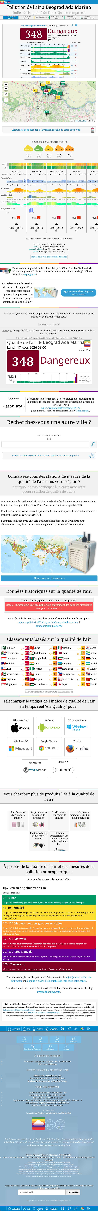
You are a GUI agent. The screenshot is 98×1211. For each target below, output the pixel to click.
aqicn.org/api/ (82, 410)
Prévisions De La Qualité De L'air (47, 1097)
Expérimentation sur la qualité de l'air (47, 1078)
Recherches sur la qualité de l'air (47, 1070)
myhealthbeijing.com (48, 991)
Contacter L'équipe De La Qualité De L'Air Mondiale (47, 1061)
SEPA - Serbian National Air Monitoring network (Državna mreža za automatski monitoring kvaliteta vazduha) (49, 1158)
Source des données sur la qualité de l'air (47, 1092)
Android (49, 720)
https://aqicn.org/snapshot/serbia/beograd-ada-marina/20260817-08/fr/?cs (49, 338)
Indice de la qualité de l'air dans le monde (19, 1010)
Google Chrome (49, 741)
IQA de (33, 25)
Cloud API (63, 761)
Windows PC (21, 741)
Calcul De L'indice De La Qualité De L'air (47, 1095)
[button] (45, 92)
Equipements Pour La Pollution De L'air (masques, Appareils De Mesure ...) (47, 1100)
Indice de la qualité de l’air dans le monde (44, 1013)
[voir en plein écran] (76, 25)
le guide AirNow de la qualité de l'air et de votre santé (56, 980)
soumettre (72, 1192)
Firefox (77, 741)
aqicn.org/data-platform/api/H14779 (60, 407)
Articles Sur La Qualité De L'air (47, 1075)
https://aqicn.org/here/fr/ (49, 324)
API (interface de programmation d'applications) (47, 1102)
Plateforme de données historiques (47, 1105)
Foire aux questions (47, 1087)
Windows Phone (77, 720)
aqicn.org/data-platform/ (49, 625)
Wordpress (35, 762)
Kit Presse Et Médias (47, 1064)
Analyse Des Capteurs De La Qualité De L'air (47, 1081)
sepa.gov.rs (30, 274)
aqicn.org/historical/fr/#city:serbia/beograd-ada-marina (48, 622)
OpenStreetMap (80, 121)
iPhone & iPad (20, 720)
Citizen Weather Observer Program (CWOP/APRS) (48, 1155)
